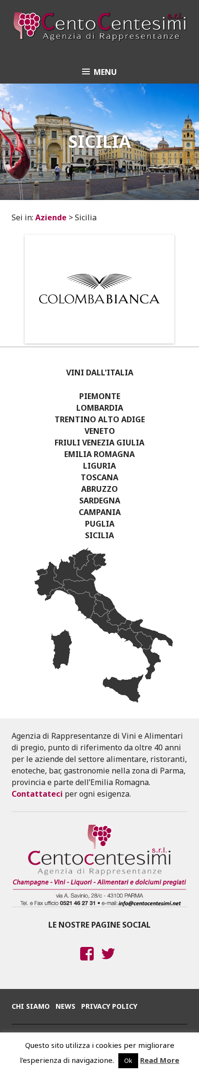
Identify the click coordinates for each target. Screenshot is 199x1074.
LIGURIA (99, 465)
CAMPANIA (100, 512)
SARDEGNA (99, 500)
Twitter (108, 962)
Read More (159, 1060)
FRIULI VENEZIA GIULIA (99, 442)
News (65, 1006)
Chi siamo (31, 1006)
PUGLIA (99, 523)
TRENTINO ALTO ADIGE (100, 419)
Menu (105, 72)
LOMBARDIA (99, 407)
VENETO (100, 431)
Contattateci (37, 793)
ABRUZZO (99, 489)
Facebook (87, 962)
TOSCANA (99, 477)
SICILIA (99, 535)
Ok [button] (128, 1060)
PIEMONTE (99, 396)
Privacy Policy (109, 1006)
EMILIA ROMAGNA (99, 454)
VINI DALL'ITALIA (99, 372)
